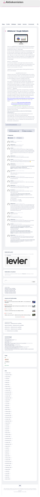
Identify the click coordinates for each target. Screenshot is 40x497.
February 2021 (8, 457)
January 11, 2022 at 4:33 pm (20, 170)
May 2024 (7, 382)
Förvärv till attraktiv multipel (9, 345)
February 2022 (8, 434)
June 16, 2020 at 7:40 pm (20, 144)
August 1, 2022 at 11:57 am (20, 235)
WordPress (19, 491)
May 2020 (7, 475)
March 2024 (8, 386)
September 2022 (8, 421)
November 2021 (8, 440)
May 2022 (7, 428)
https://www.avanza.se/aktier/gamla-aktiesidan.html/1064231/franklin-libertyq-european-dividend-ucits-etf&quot (21, 231)
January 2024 (8, 390)
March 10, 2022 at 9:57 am (20, 219)
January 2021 (8, 459)
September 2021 (8, 444)
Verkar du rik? (7, 338)
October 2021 (8, 442)
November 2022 (8, 417)
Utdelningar (13, 24)
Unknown (11, 180)
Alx (25, 491)
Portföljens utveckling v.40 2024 (10, 289)
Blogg (3, 24)
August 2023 (8, 399)
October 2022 (8, 419)
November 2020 (8, 463)
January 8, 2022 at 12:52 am (18, 159)
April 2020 (7, 477)
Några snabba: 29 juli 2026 (9, 344)
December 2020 (8, 461)
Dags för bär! (7, 342)
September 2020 (8, 467)
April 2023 (7, 407)
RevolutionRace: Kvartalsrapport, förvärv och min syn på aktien (15, 343)
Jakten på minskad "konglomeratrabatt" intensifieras (14, 346)
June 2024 (7, 380)
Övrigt (19, 124)
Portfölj (7, 24)
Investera (25, 24)
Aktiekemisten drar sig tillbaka (10, 288)
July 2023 (7, 401)
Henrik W (11, 141)
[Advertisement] (20, 14)
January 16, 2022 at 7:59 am (20, 203)
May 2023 (7, 405)
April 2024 (7, 384)
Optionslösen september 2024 (10, 290)
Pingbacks (20, 137)
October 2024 (8, 372)
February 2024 (8, 388)
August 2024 (8, 376)
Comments (12, 137)
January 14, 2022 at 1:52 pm (20, 185)
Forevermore (12, 170)
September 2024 (8, 374)
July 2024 (7, 378)
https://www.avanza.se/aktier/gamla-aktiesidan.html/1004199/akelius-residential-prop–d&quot (22, 167)
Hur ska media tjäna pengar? (10, 339)
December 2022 (8, 415)
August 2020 (8, 469)
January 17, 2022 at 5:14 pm (19, 212)
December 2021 (8, 438)
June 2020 (7, 473)
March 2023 (8, 409)
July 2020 (7, 471)
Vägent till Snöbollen (8, 325)
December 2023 (8, 392)
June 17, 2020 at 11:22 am (18, 148)
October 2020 (8, 465)
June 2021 (7, 450)
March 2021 (8, 455)
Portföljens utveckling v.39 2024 (10, 291)
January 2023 (8, 413)
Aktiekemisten (12, 144)
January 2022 (8, 436)
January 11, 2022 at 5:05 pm (20, 176)
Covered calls (31, 24)
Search (6, 280)
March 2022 (8, 432)
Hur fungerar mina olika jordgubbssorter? (12, 347)
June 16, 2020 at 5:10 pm (18, 141)
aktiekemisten (14, 124)
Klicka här (9, 255)
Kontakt (19, 24)
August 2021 (8, 446)
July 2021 (7, 448)
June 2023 (7, 403)
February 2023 (8, 411)
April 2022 (7, 430)
